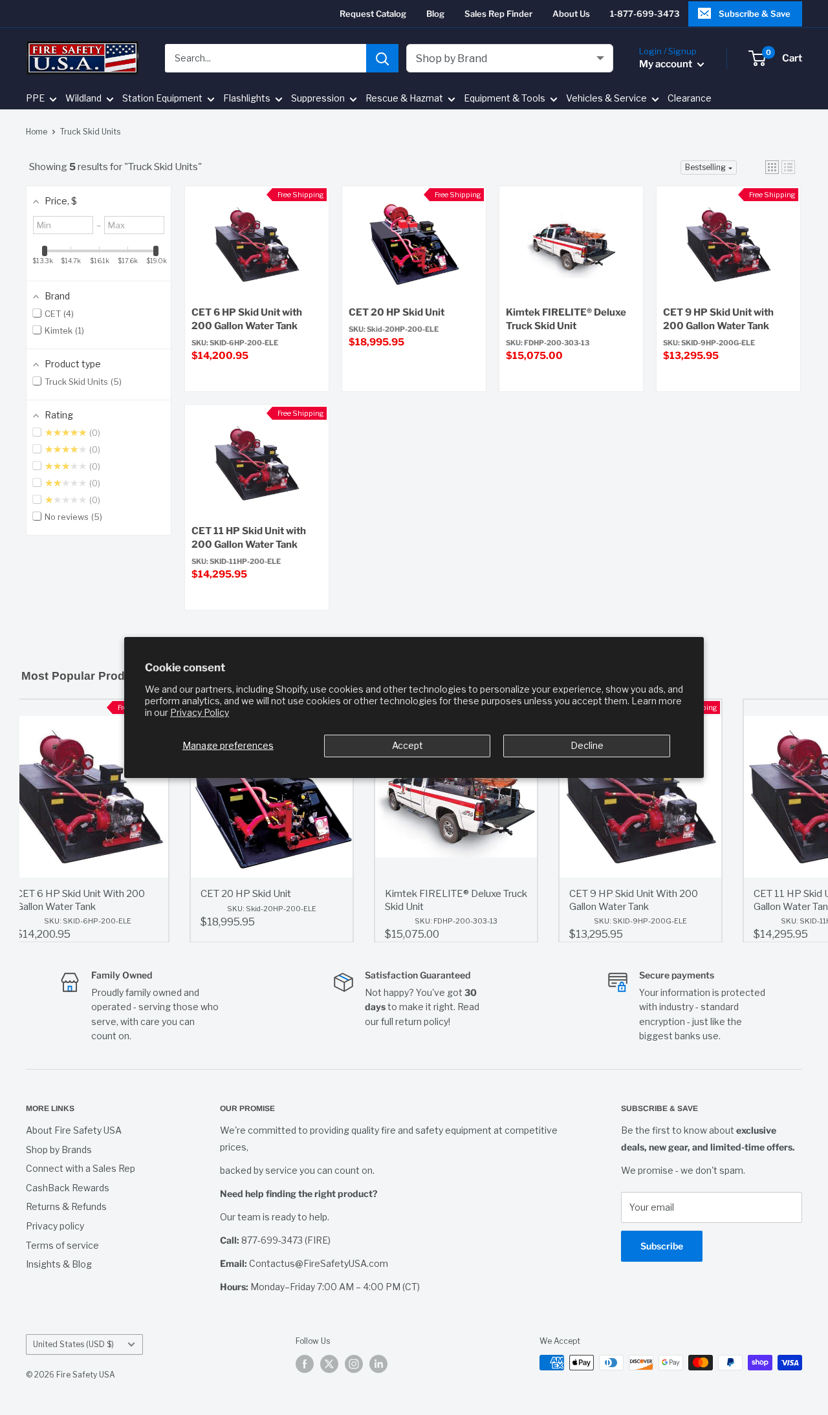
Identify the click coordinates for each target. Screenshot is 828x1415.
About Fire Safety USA (74, 1130)
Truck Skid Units (90, 131)
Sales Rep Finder (498, 13)
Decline (587, 745)
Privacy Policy (199, 712)
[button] (772, 167)
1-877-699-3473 (645, 13)
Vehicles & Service (606, 98)
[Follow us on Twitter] (329, 1364)
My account (666, 64)
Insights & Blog (59, 1263)
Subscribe (661, 1245)
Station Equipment (162, 98)
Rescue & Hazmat (404, 98)
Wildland (83, 98)
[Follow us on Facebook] (305, 1364)
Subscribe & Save (754, 13)
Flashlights (246, 98)
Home (36, 131)
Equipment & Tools (504, 98)
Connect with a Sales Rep (80, 1168)
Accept (407, 745)
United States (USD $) (73, 1344)
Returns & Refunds (66, 1206)
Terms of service (62, 1245)
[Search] (382, 58)
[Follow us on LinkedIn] (378, 1364)
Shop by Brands (59, 1149)
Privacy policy (55, 1225)
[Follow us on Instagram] (354, 1364)
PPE (35, 98)
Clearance (690, 98)
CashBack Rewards (67, 1187)
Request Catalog (373, 13)
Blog (435, 13)
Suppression (318, 98)
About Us (571, 13)
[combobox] (265, 58)
